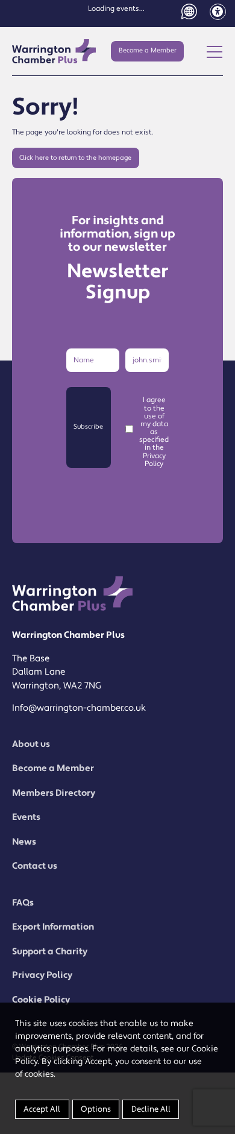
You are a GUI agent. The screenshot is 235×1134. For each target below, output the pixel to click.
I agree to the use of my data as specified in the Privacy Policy (154, 432)
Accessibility (218, 12)
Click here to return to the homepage (75, 158)
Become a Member (148, 50)
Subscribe (88, 427)
